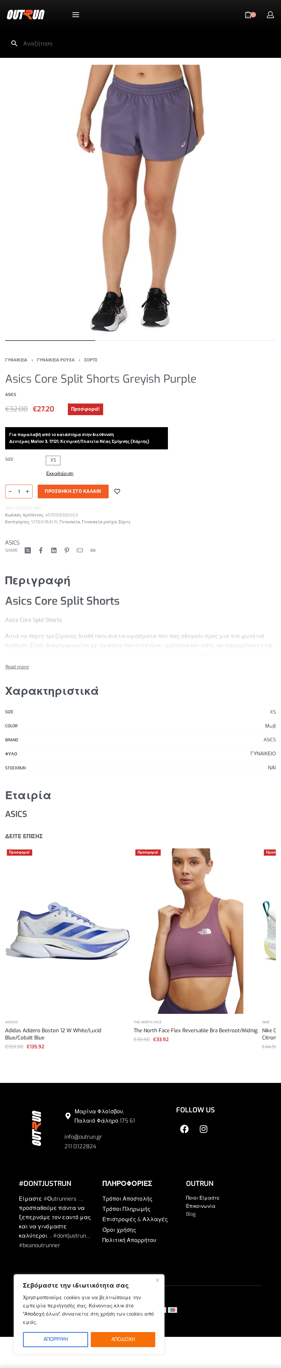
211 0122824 (80, 1146)
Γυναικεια (16, 360)
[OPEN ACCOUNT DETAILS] (270, 14)
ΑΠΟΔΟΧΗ (123, 1339)
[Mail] (80, 550)
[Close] (157, 1280)
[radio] (53, 460)
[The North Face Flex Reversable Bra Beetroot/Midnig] (196, 931)
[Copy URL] (93, 550)
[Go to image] (50, 340)
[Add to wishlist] (117, 491)
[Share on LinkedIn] (54, 550)
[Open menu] (76, 14)
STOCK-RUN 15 (44, 522)
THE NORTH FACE (148, 1022)
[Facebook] (184, 1129)
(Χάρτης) (140, 441)
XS (273, 712)
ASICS (12, 542)
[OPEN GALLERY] (140, 198)
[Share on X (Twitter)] (28, 550)
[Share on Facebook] (41, 550)
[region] (89, 1314)
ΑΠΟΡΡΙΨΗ (56, 1339)
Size (9, 459)
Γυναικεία (70, 522)
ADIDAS (11, 1022)
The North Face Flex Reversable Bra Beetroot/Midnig (196, 1030)
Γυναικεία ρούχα (99, 522)
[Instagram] (203, 1129)
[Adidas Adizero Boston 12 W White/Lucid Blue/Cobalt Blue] (67, 931)
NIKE (266, 1022)
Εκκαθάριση (59, 473)
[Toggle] (17, 666)
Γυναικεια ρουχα (56, 360)
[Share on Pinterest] (67, 550)
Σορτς (90, 360)
